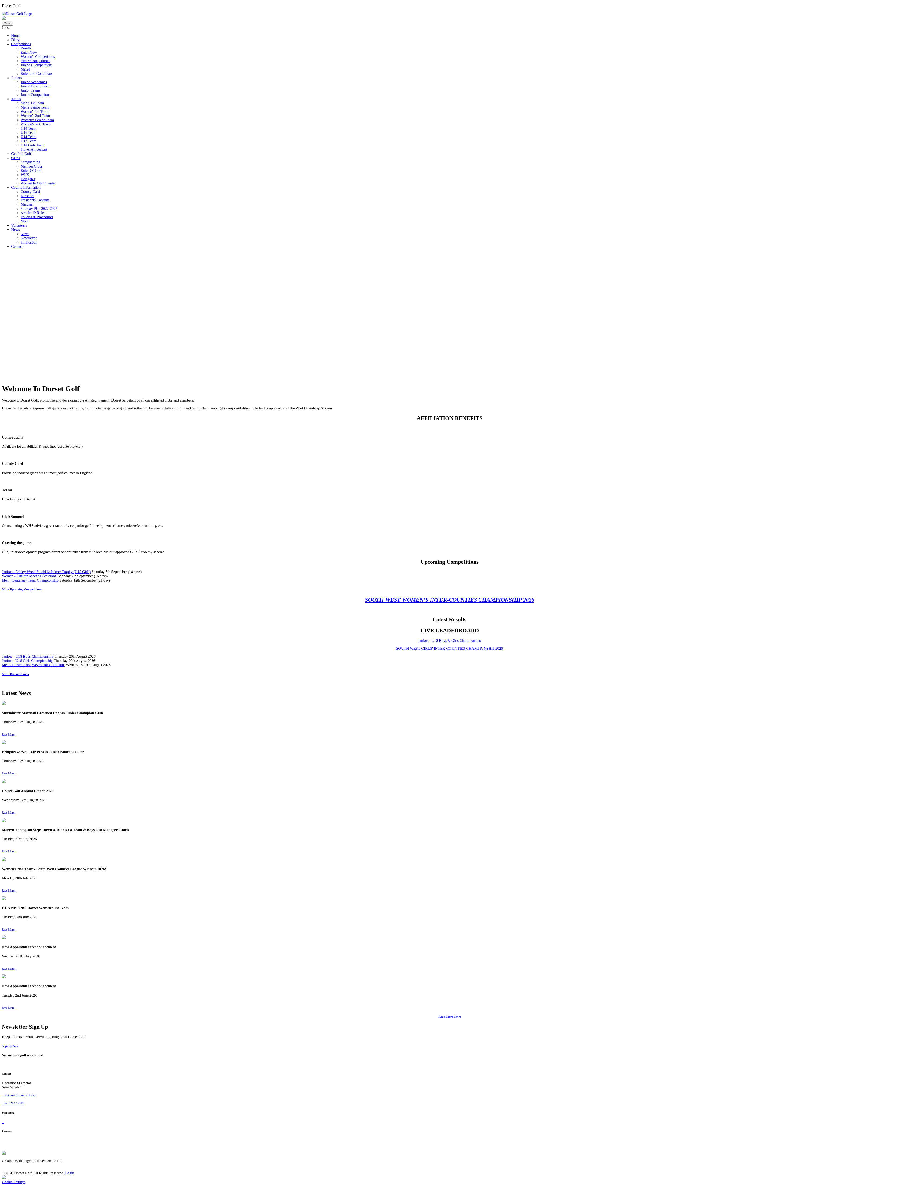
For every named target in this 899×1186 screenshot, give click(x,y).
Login (69, 1173)
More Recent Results (15, 674)
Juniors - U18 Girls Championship (27, 661)
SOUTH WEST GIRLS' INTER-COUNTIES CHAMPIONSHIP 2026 (449, 648)
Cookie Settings (13, 1182)
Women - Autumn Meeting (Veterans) (29, 576)
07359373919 (13, 1103)
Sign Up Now (10, 1046)
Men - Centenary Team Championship (30, 580)
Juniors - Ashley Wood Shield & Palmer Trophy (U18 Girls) (46, 572)
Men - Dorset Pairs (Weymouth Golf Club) (33, 665)
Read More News (449, 1016)
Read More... (9, 734)
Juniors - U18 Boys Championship (27, 656)
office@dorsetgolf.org (19, 1095)
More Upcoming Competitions (22, 589)
